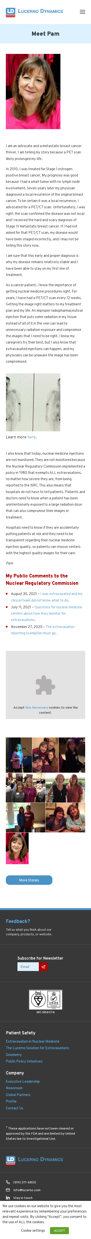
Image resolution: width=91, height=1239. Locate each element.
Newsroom (14, 1088)
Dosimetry (14, 1054)
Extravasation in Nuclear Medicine (32, 1041)
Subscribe (43, 967)
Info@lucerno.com (27, 1190)
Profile (11, 1101)
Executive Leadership (23, 1081)
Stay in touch (23, 1198)
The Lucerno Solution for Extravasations (37, 1048)
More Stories (29, 880)
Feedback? (18, 921)
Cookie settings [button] (33, 1230)
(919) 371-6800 (24, 1182)
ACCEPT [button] (59, 1231)
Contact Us (14, 1108)
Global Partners (18, 1094)
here (31, 437)
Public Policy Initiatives (24, 1061)
